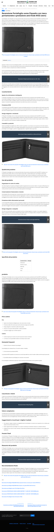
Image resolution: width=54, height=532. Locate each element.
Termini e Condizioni (13, 523)
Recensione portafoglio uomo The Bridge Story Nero (13, 488)
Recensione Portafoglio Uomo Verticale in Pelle (12, 496)
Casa (24, 5)
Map (33, 523)
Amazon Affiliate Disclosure (38, 524)
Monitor (4, 5)
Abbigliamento (12, 5)
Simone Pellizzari (7, 10)
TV (8, 5)
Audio (17, 5)
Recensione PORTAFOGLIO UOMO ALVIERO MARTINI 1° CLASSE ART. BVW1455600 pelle (20, 491)
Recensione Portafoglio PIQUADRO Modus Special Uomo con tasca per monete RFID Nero (21, 482)
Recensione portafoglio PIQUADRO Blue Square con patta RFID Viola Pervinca (18, 485)
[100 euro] (27, 2)
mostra (9, 60)
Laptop (20, 5)
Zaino (3, 10)
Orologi (45, 5)
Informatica (41, 5)
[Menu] (2, 2)
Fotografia (30, 5)
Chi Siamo (29, 523)
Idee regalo (35, 5)
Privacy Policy (23, 523)
